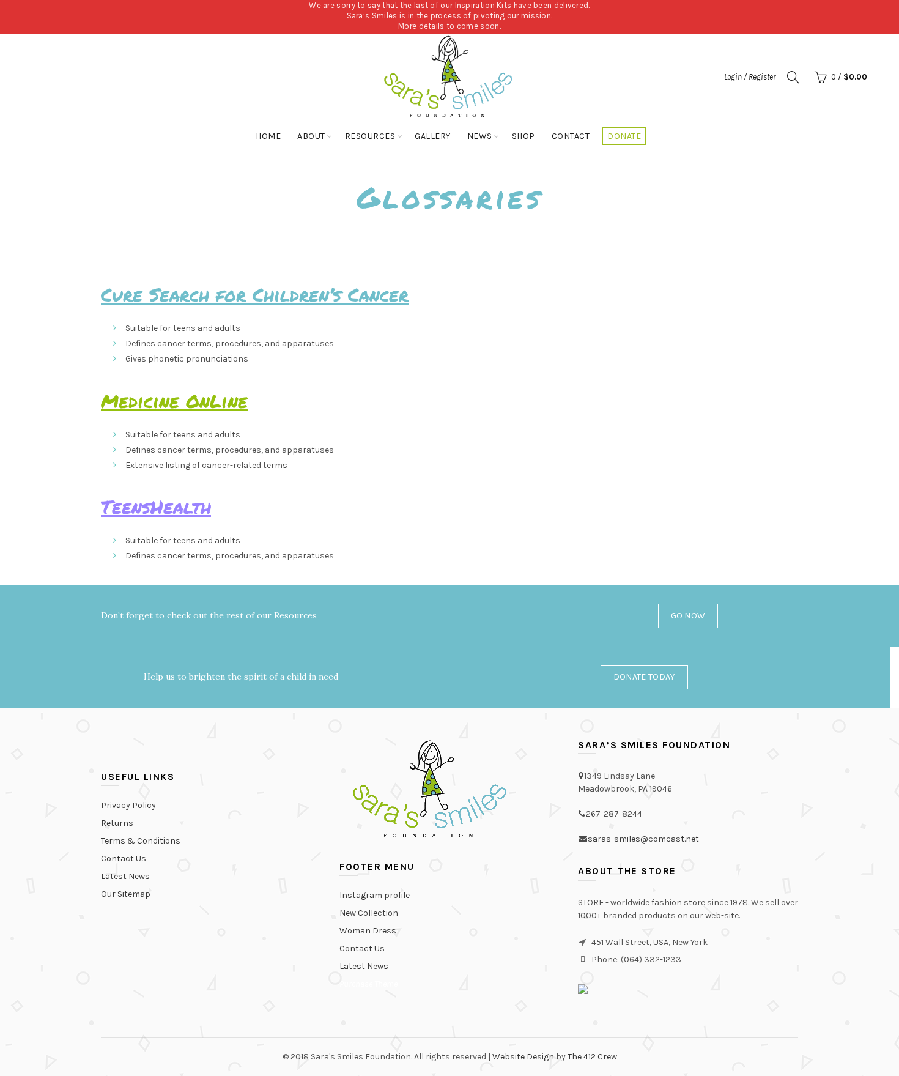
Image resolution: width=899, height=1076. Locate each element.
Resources (370, 136)
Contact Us (123, 858)
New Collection (368, 913)
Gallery (433, 136)
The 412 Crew (592, 1057)
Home (268, 136)
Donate (624, 136)
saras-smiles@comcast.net (643, 839)
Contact (571, 136)
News (479, 136)
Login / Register (749, 76)
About (311, 136)
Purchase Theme (368, 984)
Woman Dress (367, 931)
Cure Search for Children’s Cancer (255, 294)
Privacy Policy (128, 805)
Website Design (523, 1057)
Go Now (688, 615)
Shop (523, 136)
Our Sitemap (125, 894)
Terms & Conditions (140, 841)
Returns (117, 823)
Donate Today (644, 677)
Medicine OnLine (174, 401)
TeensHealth (156, 507)
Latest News (125, 876)
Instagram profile (374, 895)
